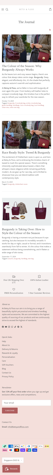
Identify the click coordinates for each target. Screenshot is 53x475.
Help (4, 341)
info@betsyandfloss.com (18, 427)
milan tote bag (14, 107)
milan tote (5, 107)
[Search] (8, 9)
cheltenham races (21, 184)
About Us (6, 345)
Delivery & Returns (10, 349)
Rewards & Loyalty (10, 353)
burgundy (11, 103)
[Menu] (2, 9)
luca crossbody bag (27, 105)
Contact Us (6, 372)
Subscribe (9, 410)
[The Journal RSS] (50, 30)
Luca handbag (39, 105)
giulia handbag (7, 105)
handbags (16, 105)
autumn (10, 259)
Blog (4, 368)
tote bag (31, 259)
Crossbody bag (20, 103)
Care (4, 361)
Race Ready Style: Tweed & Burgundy (26, 152)
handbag (24, 259)
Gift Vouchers (7, 365)
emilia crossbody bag (33, 103)
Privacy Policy (8, 376)
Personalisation (8, 357)
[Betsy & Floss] (26, 9)
